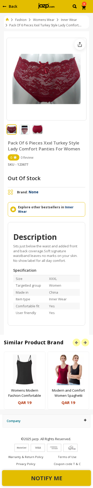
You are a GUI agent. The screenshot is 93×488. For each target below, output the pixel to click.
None (33, 191)
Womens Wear (44, 20)
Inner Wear (69, 20)
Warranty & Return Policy (25, 457)
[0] (84, 8)
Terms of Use (67, 457)
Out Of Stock (24, 178)
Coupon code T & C (67, 464)
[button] (75, 7)
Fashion (21, 20)
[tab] (46, 421)
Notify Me (46, 478)
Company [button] (13, 421)
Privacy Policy (25, 464)
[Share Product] (79, 44)
